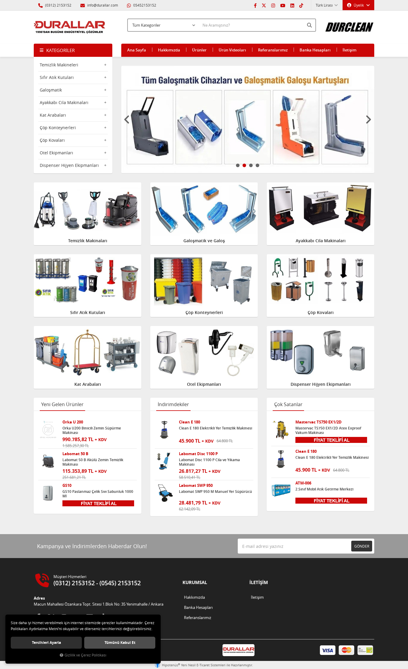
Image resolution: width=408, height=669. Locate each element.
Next (368, 120)
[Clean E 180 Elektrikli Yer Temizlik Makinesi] (164, 430)
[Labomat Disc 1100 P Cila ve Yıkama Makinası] (164, 461)
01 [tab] (238, 165)
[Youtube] (282, 5)
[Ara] (310, 25)
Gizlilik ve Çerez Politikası (85, 655)
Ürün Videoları (232, 50)
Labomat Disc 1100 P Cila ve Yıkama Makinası (209, 462)
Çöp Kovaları (52, 140)
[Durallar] (69, 27)
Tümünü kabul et (120, 642)
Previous (127, 120)
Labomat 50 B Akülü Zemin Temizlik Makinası (92, 462)
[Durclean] (349, 24)
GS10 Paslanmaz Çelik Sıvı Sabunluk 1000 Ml (97, 493)
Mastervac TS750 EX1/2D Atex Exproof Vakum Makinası (328, 430)
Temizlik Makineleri (59, 65)
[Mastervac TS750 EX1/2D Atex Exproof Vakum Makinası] (281, 430)
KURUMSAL (194, 582)
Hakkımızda (169, 50)
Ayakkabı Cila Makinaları (64, 102)
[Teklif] (98, 502)
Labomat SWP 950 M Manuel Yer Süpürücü (215, 491)
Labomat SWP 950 (196, 485)
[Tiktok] (301, 5)
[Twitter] (264, 5)
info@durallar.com (102, 5)
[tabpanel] (248, 119)
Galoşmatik (51, 90)
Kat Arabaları (53, 115)
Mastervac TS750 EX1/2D (318, 422)
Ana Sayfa (136, 50)
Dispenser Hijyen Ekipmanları (69, 165)
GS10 (66, 485)
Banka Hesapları (315, 50)
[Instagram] (273, 5)
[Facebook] (255, 5)
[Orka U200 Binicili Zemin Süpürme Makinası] (48, 430)
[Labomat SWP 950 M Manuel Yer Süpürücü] (164, 493)
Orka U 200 (72, 422)
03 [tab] (251, 165)
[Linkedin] (292, 5)
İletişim (349, 50)
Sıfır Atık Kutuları (57, 77)
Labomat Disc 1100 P (198, 454)
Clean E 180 (189, 422)
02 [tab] (244, 165)
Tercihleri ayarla (46, 642)
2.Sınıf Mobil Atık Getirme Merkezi (324, 489)
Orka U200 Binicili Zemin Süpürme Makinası (91, 430)
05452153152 (144, 5)
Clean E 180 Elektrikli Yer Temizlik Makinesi (215, 428)
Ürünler (199, 50)
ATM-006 (303, 483)
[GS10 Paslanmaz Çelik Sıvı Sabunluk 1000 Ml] (48, 493)
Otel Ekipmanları (56, 153)
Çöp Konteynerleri (58, 127)
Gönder (361, 546)
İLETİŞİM (258, 582)
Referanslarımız (273, 50)
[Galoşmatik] (248, 119)
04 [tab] (257, 165)
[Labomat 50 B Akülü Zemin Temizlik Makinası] (48, 461)
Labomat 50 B (75, 454)
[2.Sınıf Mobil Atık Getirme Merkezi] (281, 491)
